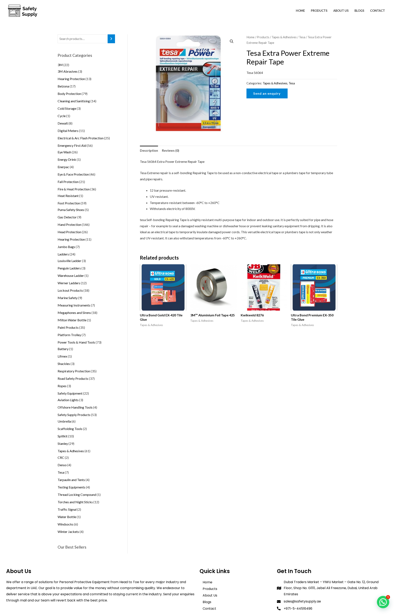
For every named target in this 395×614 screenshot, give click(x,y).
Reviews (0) (170, 150)
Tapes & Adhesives (284, 37)
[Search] (111, 38)
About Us (341, 10)
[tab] (149, 150)
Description (149, 150)
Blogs (359, 10)
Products (319, 10)
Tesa (302, 37)
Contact (377, 10)
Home (300, 10)
